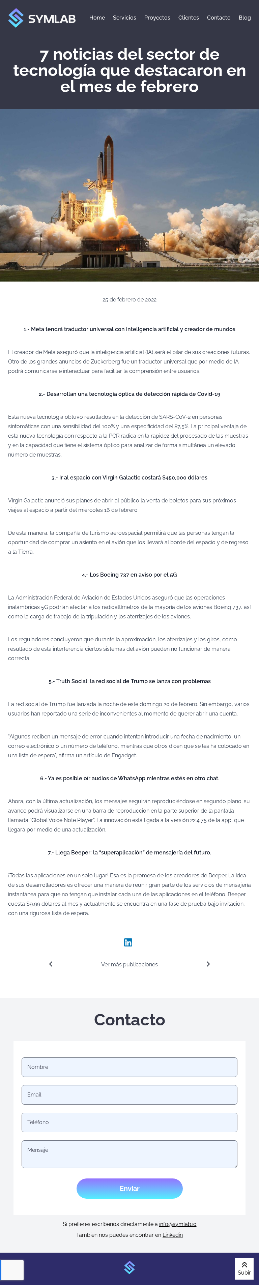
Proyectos (157, 17)
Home (97, 17)
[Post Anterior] (51, 964)
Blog (245, 17)
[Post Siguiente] (208, 964)
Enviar (130, 1189)
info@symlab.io (178, 1224)
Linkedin (173, 1235)
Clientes (188, 17)
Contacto (219, 17)
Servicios (124, 17)
